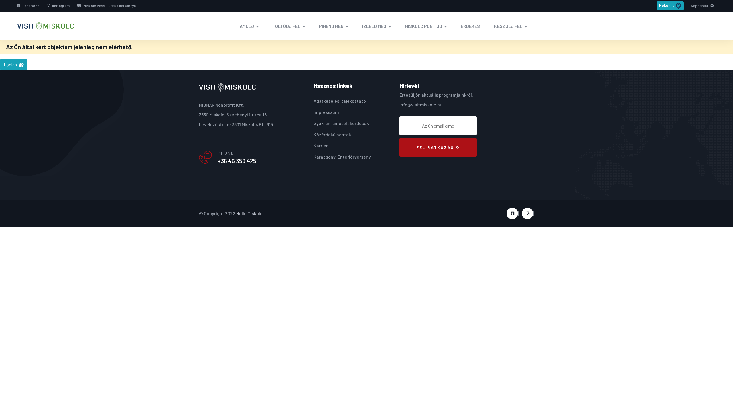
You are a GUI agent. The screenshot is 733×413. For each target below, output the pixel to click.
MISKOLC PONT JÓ (423, 26)
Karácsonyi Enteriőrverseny (342, 156)
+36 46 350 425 (237, 160)
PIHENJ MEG (331, 26)
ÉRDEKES (470, 26)
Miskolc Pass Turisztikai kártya (109, 5)
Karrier (321, 145)
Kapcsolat (699, 5)
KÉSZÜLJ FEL (508, 26)
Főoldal (11, 64)
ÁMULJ (247, 26)
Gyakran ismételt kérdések (341, 123)
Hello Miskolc (249, 213)
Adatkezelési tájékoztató (340, 101)
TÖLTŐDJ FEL (286, 26)
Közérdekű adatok (332, 134)
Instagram (60, 5)
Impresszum (326, 112)
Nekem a (666, 5)
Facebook (31, 5)
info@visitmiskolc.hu (420, 104)
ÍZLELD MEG (374, 26)
